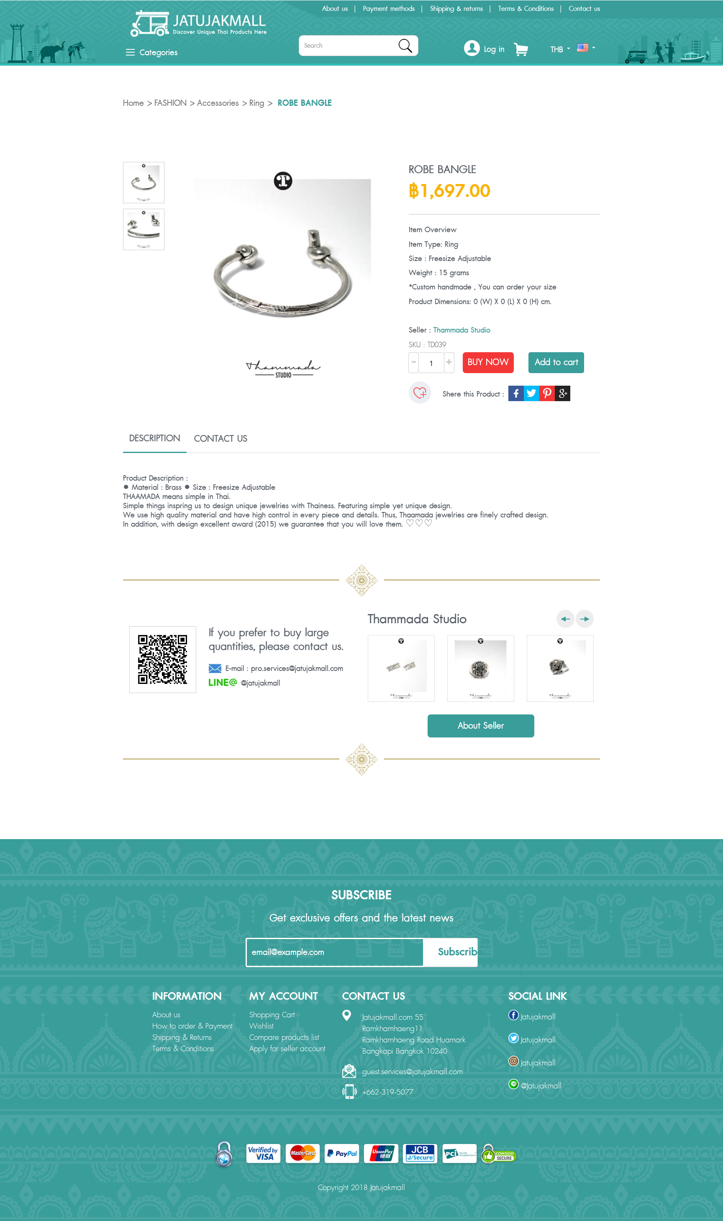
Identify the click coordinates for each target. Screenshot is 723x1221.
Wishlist (261, 1026)
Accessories (218, 103)
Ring (256, 103)
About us (335, 8)
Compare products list (284, 1038)
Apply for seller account (287, 1049)
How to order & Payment (192, 1026)
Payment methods (389, 8)
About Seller (481, 726)
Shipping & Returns (182, 1038)
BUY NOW (488, 362)
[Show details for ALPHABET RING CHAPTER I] (480, 668)
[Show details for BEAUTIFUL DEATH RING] (560, 668)
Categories (158, 52)
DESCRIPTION (154, 438)
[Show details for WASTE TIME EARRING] (401, 668)
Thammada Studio (461, 330)
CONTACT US (220, 438)
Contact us (584, 8)
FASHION (170, 103)
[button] (484, 49)
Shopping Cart (272, 1015)
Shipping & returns (456, 8)
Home (133, 103)
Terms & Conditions (526, 8)
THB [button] (558, 49)
